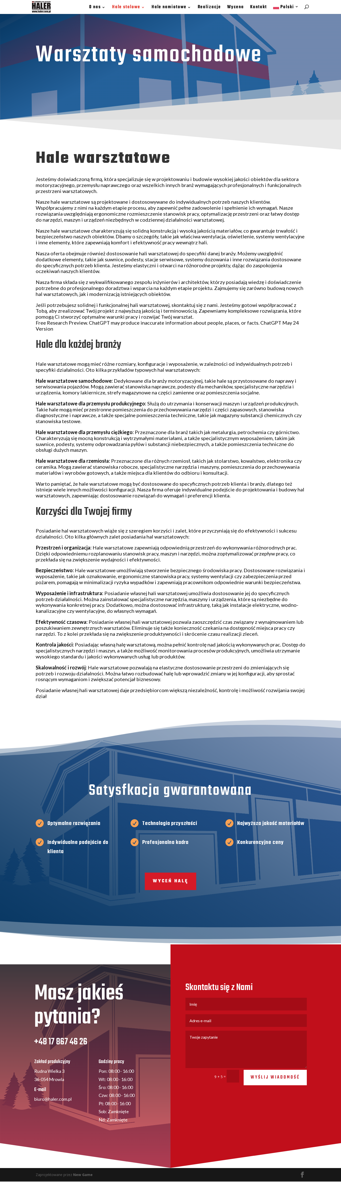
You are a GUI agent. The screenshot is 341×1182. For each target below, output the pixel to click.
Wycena (235, 7)
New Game (83, 1174)
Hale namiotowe (169, 7)
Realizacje (209, 7)
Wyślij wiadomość (275, 1077)
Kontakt (258, 7)
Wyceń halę (170, 881)
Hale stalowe (126, 7)
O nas (95, 7)
